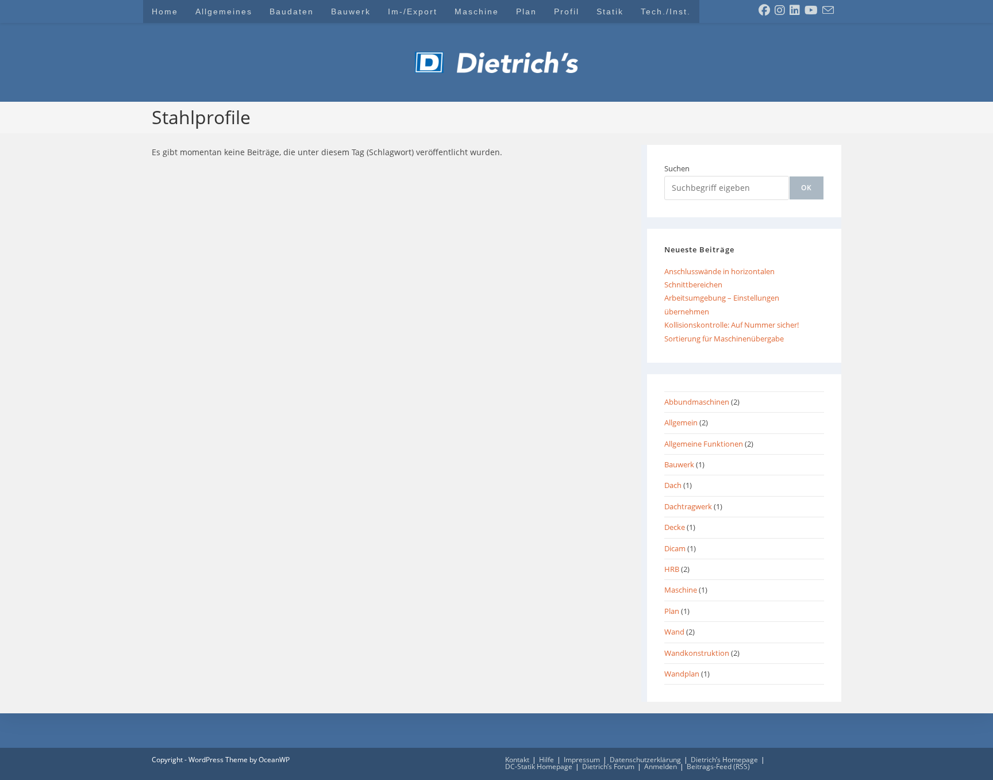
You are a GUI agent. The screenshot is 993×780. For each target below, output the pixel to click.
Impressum (582, 759)
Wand (674, 632)
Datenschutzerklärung (645, 759)
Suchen (677, 168)
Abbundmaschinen (696, 402)
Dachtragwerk (688, 506)
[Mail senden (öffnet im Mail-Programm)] (828, 10)
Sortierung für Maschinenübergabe (724, 338)
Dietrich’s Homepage (724, 759)
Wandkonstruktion (696, 653)
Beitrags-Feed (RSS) (718, 766)
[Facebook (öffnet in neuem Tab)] (764, 10)
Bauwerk (679, 464)
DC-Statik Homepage (538, 766)
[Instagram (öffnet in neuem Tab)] (780, 10)
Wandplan (681, 673)
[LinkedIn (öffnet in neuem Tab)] (795, 10)
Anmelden (660, 766)
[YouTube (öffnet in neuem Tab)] (811, 10)
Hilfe (546, 759)
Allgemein (681, 422)
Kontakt (517, 759)
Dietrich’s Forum (608, 766)
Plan (671, 611)
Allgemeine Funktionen (703, 444)
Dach (673, 485)
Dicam (675, 548)
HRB (671, 569)
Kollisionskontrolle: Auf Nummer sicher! (731, 325)
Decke (674, 527)
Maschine (680, 590)
